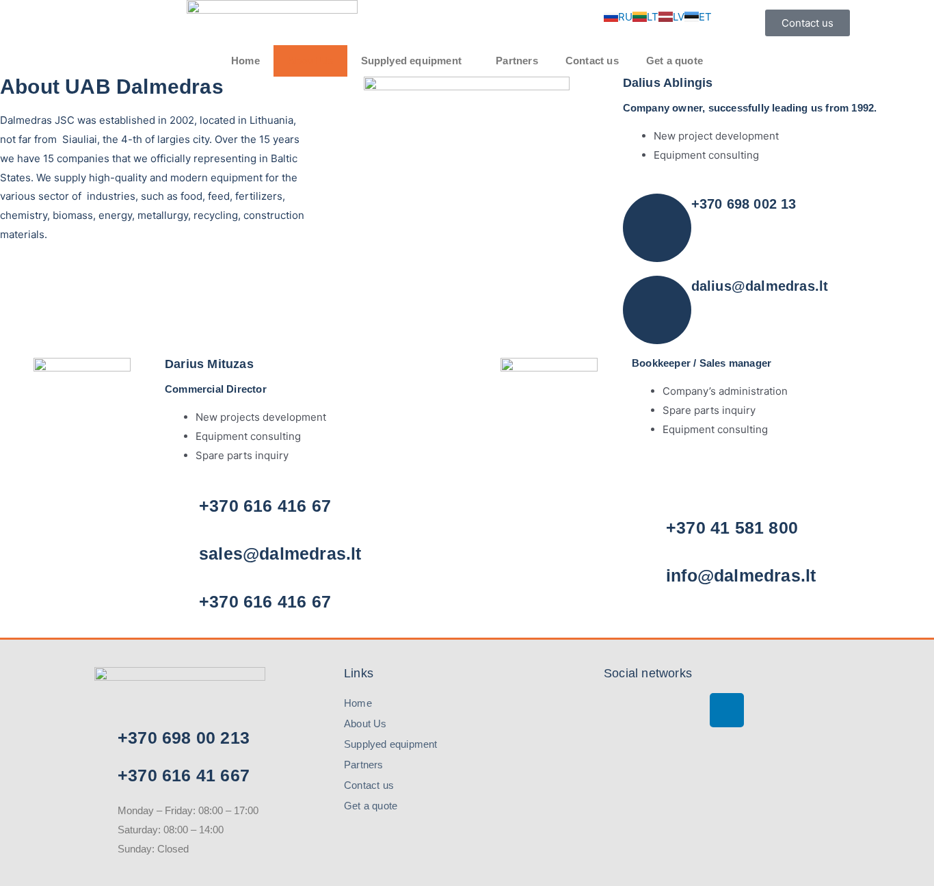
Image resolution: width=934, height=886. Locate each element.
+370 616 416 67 (265, 505)
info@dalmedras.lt (741, 575)
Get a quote (674, 60)
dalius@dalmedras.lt (760, 286)
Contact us (592, 60)
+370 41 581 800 (732, 527)
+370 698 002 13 (744, 203)
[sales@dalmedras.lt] (182, 559)
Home (245, 60)
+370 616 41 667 (184, 775)
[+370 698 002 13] (657, 228)
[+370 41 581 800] (649, 533)
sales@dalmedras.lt (280, 553)
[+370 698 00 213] (95, 737)
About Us (310, 60)
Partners (517, 60)
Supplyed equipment (411, 60)
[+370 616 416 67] (182, 511)
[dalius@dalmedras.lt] (657, 310)
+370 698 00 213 (184, 737)
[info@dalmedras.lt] (649, 581)
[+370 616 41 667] (95, 775)
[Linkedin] (727, 710)
